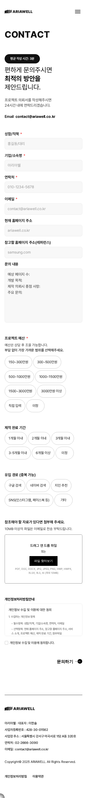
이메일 (11, 199)
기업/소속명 (15, 155)
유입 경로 (20, 475)
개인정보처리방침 (16, 776)
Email (30, 116)
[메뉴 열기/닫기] (77, 11)
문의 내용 (11, 264)
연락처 (11, 177)
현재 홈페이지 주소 (18, 220)
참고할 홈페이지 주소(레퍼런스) (28, 242)
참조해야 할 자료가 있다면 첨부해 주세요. (34, 522)
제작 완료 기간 (15, 427)
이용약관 (38, 776)
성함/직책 (13, 134)
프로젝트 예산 (16, 338)
